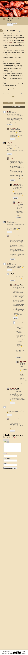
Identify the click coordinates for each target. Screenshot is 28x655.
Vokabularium (23, 18)
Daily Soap (16, 93)
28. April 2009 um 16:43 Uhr (22, 364)
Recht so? (17, 18)
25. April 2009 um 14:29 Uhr (15, 159)
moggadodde (14, 8)
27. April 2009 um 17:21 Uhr (15, 389)
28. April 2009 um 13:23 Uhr (19, 324)
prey (8, 111)
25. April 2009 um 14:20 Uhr (11, 143)
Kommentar (6, 440)
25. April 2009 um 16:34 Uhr (18, 185)
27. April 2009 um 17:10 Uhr (15, 274)
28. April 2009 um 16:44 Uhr (15, 419)
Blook (12, 18)
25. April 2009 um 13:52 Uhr (11, 112)
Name (5, 453)
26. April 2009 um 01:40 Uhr (19, 205)
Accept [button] (15, 653)
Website (5, 463)
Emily (8, 221)
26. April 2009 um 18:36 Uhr (15, 236)
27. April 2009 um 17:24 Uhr (18, 285)
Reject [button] (19, 653)
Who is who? (9, 20)
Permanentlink (9, 24)
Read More (24, 653)
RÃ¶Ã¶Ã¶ (9, 142)
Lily (7, 263)
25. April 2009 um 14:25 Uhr (15, 129)
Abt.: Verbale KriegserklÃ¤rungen (8, 102)
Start (8, 18)
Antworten (9, 124)
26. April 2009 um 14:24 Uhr (11, 222)
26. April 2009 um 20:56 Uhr (11, 264)
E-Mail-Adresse (7, 458)
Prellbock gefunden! (19, 102)
